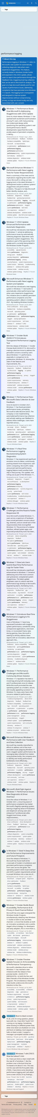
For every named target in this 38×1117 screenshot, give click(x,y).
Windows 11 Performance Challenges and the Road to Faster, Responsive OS (21, 510)
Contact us (27, 1102)
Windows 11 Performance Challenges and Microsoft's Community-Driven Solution (18, 673)
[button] (21, 1102)
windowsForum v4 (14, 1102)
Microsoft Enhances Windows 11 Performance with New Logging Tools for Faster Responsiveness (20, 170)
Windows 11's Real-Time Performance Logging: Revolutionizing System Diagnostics (16, 452)
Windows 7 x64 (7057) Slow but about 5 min (20, 1054)
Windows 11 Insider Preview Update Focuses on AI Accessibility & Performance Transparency (21, 962)
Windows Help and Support (20, 1049)
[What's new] (32, 3)
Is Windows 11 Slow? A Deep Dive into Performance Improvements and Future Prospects (20, 853)
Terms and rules (6, 1104)
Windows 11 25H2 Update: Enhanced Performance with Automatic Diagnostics (19, 224)
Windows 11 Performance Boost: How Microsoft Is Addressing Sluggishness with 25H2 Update (20, 111)
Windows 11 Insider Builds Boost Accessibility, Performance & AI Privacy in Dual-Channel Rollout (20, 907)
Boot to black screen (20, 1016)
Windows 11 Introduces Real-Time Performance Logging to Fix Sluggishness (21, 617)
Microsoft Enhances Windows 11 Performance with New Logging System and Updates (20, 281)
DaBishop (10, 1037)
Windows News (23, 217)
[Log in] (28, 3)
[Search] (36, 3)
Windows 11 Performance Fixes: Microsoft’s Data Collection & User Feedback (21, 399)
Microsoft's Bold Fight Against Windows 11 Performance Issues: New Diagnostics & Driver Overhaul (21, 793)
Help (25, 1104)
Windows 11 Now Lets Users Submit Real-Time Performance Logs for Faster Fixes (20, 565)
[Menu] (2, 3)
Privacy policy (17, 1104)
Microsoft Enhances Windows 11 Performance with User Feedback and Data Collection (20, 739)
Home (30, 1104)
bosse (8, 1077)
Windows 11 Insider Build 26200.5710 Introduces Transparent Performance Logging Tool (21, 339)
